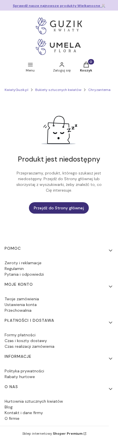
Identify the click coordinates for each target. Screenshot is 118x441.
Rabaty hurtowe (20, 376)
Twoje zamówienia (22, 298)
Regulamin (14, 268)
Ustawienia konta (21, 304)
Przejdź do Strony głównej (59, 207)
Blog (9, 407)
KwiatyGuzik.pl (16, 90)
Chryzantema (99, 90)
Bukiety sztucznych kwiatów (58, 90)
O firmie (12, 418)
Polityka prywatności (24, 371)
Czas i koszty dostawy (26, 340)
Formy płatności (20, 334)
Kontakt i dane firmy (24, 412)
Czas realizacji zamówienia (29, 346)
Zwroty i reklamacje (23, 262)
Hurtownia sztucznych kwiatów (34, 401)
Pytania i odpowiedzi (24, 274)
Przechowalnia (18, 310)
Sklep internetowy (52, 433)
